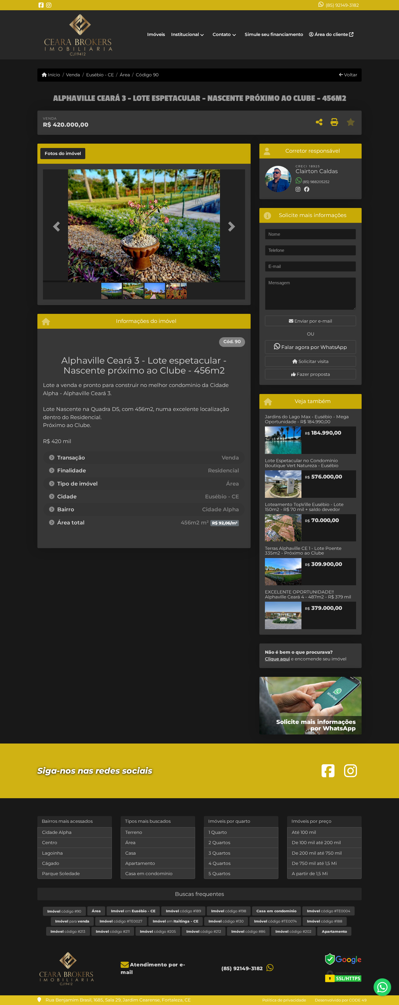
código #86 (248, 931)
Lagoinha (52, 853)
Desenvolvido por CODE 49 (341, 1000)
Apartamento (140, 863)
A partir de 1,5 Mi (310, 873)
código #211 (113, 931)
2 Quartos (219, 842)
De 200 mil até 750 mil (317, 853)
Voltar (350, 75)
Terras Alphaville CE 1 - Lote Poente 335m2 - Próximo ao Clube (303, 550)
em (133, 911)
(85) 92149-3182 (342, 5)
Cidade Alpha (57, 832)
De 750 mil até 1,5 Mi (314, 863)
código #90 (64, 911)
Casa (130, 853)
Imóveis (156, 34)
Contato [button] (222, 34)
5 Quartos (219, 873)
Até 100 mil (304, 832)
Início (53, 75)
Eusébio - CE (100, 75)
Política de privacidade (284, 1000)
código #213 (68, 931)
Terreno (133, 832)
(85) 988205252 (315, 182)
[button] (58, 226)
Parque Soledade (61, 873)
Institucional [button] (185, 34)
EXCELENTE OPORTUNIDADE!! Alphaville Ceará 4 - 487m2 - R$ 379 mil (308, 594)
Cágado (50, 863)
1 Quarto (218, 832)
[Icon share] (41, 5)
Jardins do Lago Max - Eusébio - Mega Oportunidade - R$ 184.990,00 (307, 419)
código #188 (324, 921)
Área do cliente (331, 34)
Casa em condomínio (149, 873)
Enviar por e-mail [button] (312, 321)
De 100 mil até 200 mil (316, 842)
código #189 (183, 911)
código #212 (203, 931)
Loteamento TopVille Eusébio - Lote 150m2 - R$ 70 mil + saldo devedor (304, 507)
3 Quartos (219, 853)
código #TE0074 (275, 921)
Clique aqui (277, 659)
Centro (49, 842)
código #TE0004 (328, 911)
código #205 (158, 931)
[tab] (62, 153)
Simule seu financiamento (274, 34)
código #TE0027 (121, 921)
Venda (73, 75)
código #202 (293, 931)
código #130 (226, 921)
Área (125, 75)
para (72, 921)
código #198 (228, 911)
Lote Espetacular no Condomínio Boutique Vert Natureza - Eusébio (302, 463)
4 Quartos (219, 863)
